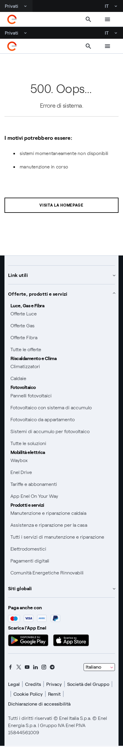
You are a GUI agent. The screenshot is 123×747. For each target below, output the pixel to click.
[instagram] (43, 667)
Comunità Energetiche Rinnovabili (47, 573)
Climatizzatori (25, 366)
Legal (14, 684)
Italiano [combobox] (93, 667)
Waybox (19, 460)
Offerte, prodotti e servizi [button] (37, 293)
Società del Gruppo (88, 684)
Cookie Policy (28, 694)
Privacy (54, 684)
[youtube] (27, 667)
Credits (33, 684)
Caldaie (18, 378)
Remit (54, 694)
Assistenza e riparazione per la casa (48, 525)
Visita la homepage (61, 205)
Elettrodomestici (28, 549)
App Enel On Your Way (34, 496)
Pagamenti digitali (29, 561)
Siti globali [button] (20, 588)
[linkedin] (35, 667)
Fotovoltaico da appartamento (42, 419)
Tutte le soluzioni (28, 443)
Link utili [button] (18, 275)
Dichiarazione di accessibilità (39, 704)
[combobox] (99, 667)
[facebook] (10, 667)
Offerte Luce (23, 314)
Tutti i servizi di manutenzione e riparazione (57, 537)
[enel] (12, 19)
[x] (18, 667)
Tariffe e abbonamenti (33, 484)
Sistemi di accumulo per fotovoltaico (50, 431)
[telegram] (52, 667)
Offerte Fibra (23, 337)
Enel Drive (21, 472)
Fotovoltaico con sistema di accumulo (51, 407)
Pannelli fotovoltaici (31, 396)
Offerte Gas (22, 325)
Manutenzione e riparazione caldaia (48, 513)
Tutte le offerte (25, 349)
